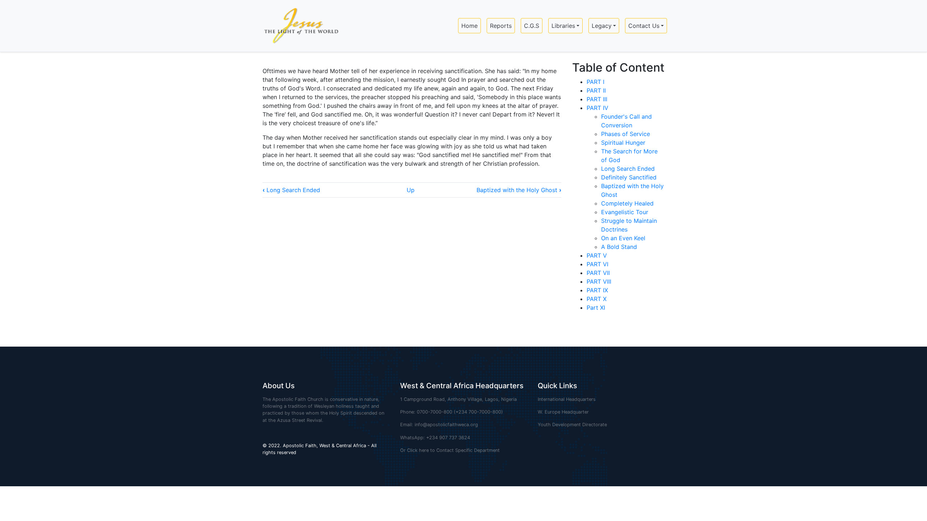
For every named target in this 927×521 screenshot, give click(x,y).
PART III (597, 99)
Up (411, 190)
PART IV (597, 107)
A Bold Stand (619, 246)
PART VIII (599, 281)
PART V (597, 255)
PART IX (597, 290)
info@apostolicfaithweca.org (446, 424)
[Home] (298, 26)
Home (469, 25)
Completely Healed (628, 203)
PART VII (598, 272)
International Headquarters (567, 399)
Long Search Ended (291, 190)
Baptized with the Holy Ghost (519, 190)
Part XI (596, 307)
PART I (595, 81)
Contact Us (643, 25)
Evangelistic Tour (624, 212)
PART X (597, 298)
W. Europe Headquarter (563, 412)
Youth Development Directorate (572, 424)
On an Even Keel (623, 238)
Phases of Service (625, 133)
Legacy (602, 25)
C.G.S (531, 25)
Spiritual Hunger (623, 142)
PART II (596, 90)
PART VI (597, 264)
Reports (501, 25)
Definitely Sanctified (629, 177)
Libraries (563, 25)
